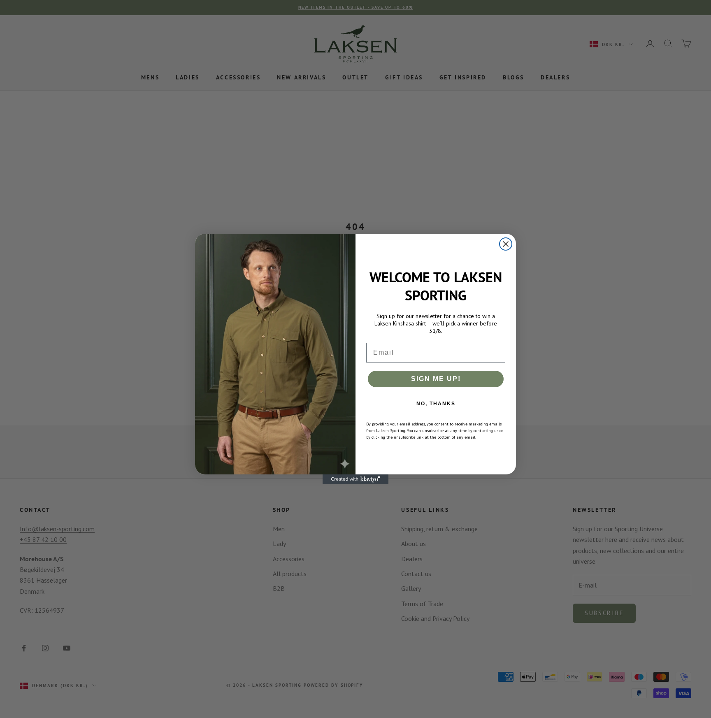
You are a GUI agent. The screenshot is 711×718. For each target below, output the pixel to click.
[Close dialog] (506, 244)
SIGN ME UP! (436, 378)
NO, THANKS (435, 404)
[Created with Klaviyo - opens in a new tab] (355, 479)
